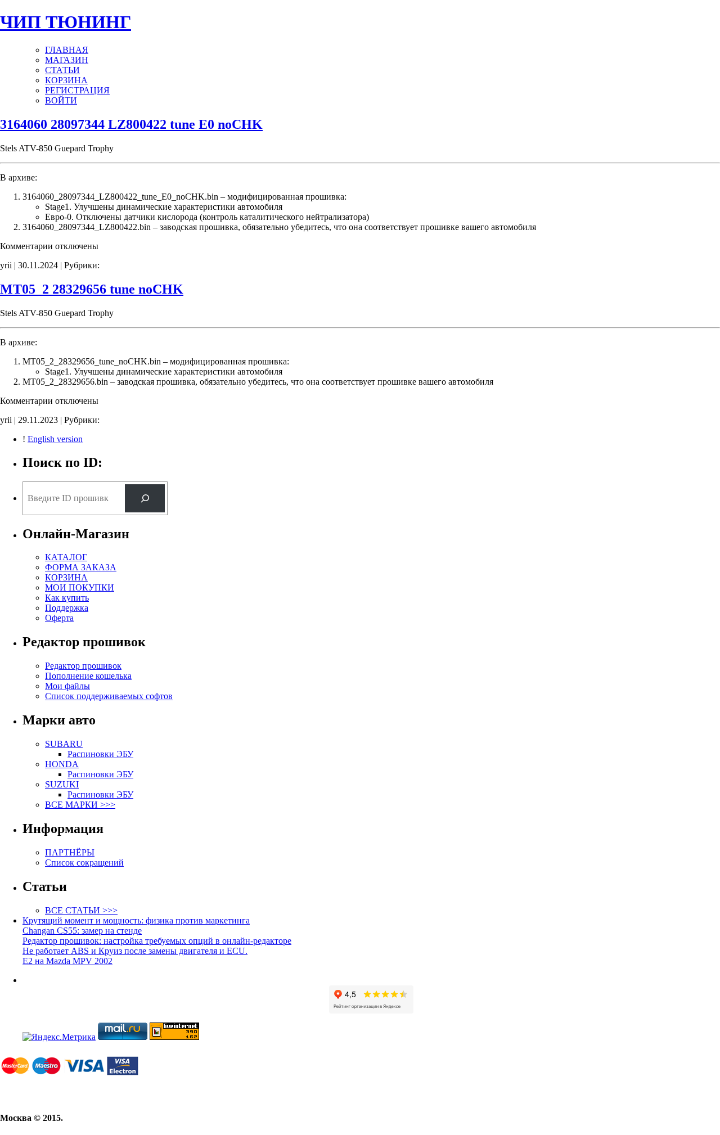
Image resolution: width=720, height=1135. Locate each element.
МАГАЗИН (66, 60)
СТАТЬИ (62, 70)
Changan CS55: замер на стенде (82, 930)
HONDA (62, 764)
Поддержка (66, 607)
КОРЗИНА (66, 80)
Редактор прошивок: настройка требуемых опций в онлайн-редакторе (156, 940)
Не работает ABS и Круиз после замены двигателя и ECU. (135, 951)
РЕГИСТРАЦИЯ (77, 90)
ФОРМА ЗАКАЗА (80, 567)
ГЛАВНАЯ (66, 50)
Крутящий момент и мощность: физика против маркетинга (136, 920)
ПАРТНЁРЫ (69, 852)
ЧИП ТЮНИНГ (65, 22)
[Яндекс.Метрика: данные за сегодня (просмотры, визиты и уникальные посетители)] (59, 1037)
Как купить (67, 597)
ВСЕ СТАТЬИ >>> (81, 910)
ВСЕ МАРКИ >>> (80, 804)
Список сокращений (84, 862)
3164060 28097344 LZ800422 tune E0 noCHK (131, 124)
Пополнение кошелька (88, 676)
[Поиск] (145, 498)
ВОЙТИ (61, 100)
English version (55, 439)
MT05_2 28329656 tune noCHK (91, 289)
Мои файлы (67, 686)
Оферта (59, 618)
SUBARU (64, 744)
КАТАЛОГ (66, 557)
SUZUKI (62, 784)
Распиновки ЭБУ (100, 754)
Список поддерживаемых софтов (109, 696)
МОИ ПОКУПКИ (79, 587)
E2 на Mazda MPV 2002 (67, 961)
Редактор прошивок (83, 665)
